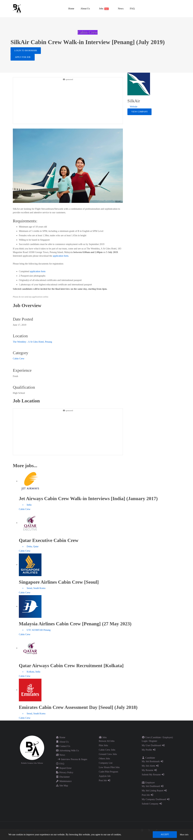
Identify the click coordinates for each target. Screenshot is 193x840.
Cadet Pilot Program (108, 771)
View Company (139, 112)
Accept (165, 834)
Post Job (103, 780)
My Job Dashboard (151, 786)
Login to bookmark (25, 50)
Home (62, 737)
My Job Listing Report (153, 790)
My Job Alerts (149, 765)
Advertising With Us (69, 750)
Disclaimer (64, 777)
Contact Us (64, 746)
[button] (85, 8)
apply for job (22, 57)
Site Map (63, 785)
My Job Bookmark (151, 761)
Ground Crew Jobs (108, 754)
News (62, 755)
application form (60, 256)
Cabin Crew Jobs (107, 749)
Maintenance (65, 781)
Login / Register (149, 741)
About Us (64, 741)
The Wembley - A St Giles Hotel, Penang (32, 341)
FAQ (61, 763)
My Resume (148, 770)
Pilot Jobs (103, 745)
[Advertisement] (68, 102)
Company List (105, 763)
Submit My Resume (151, 774)
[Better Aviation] (17, 8)
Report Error (65, 768)
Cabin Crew (18, 358)
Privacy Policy (66, 772)
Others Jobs (104, 758)
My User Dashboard (152, 745)
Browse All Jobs (106, 741)
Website (133, 106)
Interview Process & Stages (73, 759)
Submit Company (150, 803)
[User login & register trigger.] (179, 8)
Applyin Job (105, 776)
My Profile (147, 749)
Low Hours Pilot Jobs (109, 767)
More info (184, 835)
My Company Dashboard (154, 799)
